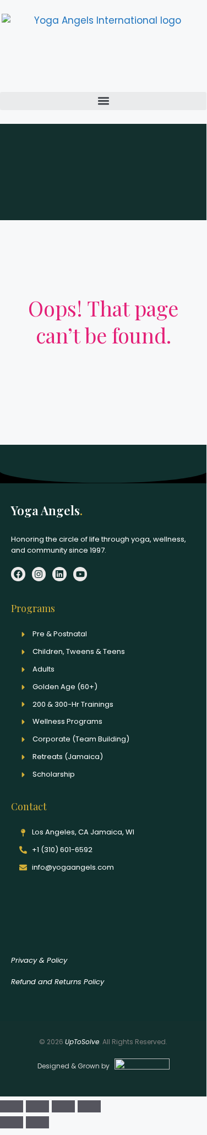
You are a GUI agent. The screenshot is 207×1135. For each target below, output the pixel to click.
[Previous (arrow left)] (11, 1122)
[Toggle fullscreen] (37, 1106)
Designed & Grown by (74, 1066)
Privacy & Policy (39, 960)
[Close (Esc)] (89, 1106)
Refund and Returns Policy (57, 981)
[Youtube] (80, 574)
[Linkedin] (59, 574)
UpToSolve (82, 1041)
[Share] (63, 1106)
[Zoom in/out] (11, 1106)
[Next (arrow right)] (37, 1122)
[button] (103, 101)
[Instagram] (39, 574)
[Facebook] (18, 574)
